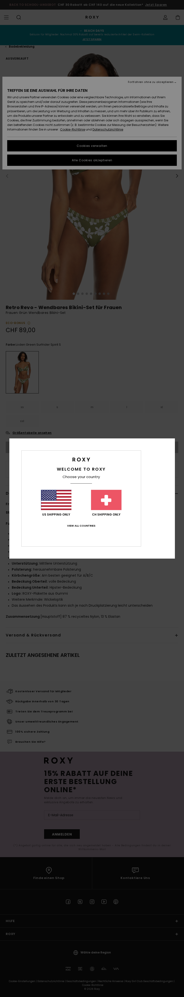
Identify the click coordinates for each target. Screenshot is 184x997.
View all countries (81, 526)
